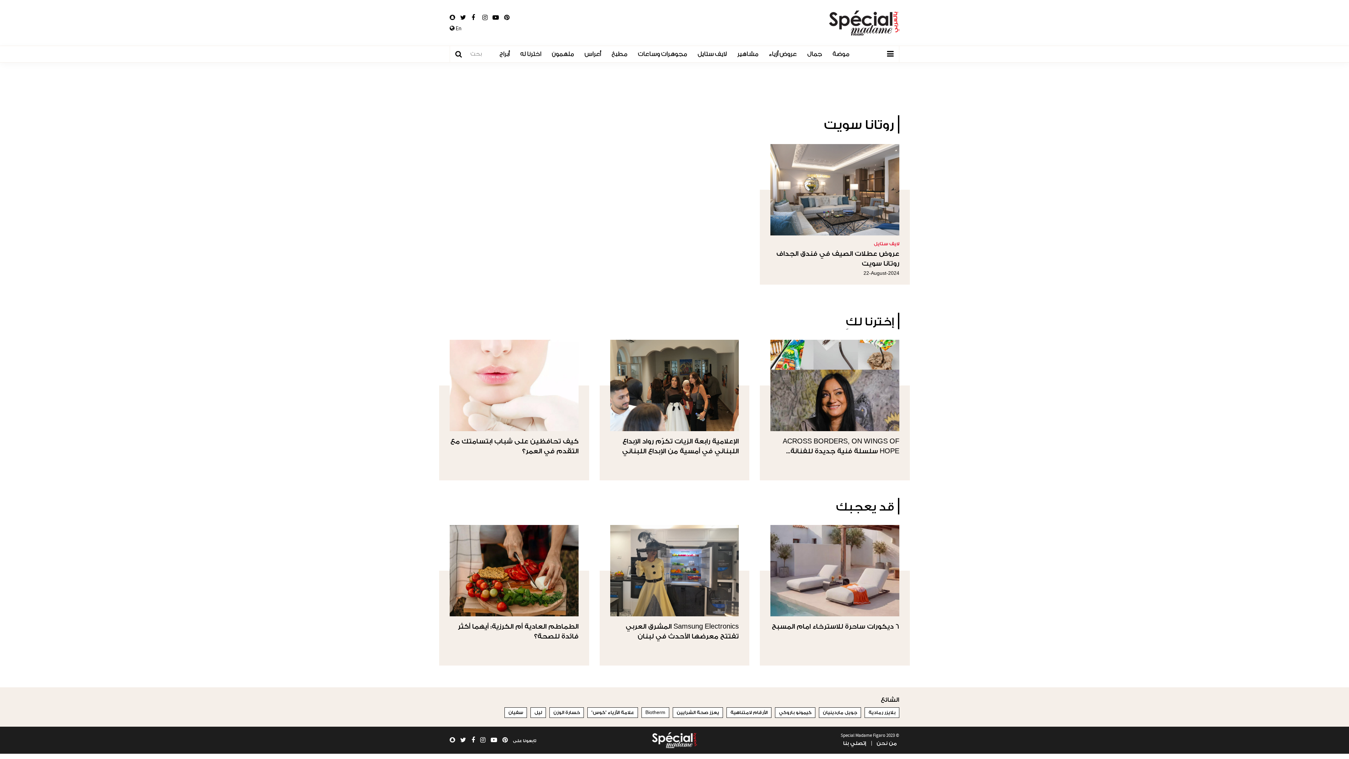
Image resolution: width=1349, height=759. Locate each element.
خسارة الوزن (566, 712)
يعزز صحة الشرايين (698, 712)
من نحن (886, 743)
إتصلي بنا (854, 743)
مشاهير (747, 54)
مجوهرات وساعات (662, 54)
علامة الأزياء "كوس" (612, 712)
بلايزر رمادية (881, 712)
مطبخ (619, 54)
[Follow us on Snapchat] (452, 17)
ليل (538, 712)
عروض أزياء (783, 54)
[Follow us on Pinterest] (506, 17)
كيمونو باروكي (795, 712)
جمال (814, 54)
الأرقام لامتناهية (749, 712)
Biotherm (655, 712)
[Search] (462, 54)
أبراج (505, 54)
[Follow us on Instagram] (485, 17)
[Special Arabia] (674, 740)
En (458, 28)
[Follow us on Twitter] (463, 17)
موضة (841, 54)
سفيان (515, 712)
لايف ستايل (712, 54)
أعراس (593, 54)
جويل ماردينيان (840, 712)
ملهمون (563, 54)
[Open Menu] (890, 54)
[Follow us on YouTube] (496, 17)
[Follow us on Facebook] (473, 17)
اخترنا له (530, 54)
